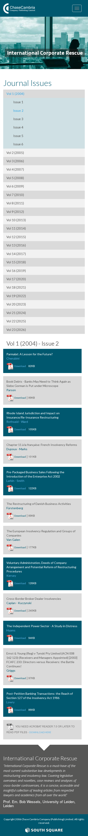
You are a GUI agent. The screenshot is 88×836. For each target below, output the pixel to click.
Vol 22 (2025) (16, 321)
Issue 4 (18, 127)
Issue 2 (18, 110)
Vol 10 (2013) (16, 220)
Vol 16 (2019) (16, 271)
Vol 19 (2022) (16, 296)
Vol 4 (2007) (15, 169)
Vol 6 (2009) (15, 186)
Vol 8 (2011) (15, 203)
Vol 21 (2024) (16, 313)
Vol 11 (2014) (16, 228)
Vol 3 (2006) (15, 161)
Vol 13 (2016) (16, 245)
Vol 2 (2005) (15, 153)
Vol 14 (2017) (16, 254)
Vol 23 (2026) (16, 330)
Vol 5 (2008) (15, 178)
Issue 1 (18, 102)
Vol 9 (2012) (15, 212)
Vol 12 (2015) (16, 237)
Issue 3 (18, 119)
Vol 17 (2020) (16, 279)
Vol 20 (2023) (16, 304)
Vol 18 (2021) (16, 287)
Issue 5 (18, 136)
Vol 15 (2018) (16, 262)
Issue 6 (18, 144)
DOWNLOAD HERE (40, 732)
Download (20, 366)
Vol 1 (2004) (15, 94)
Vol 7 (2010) (15, 195)
